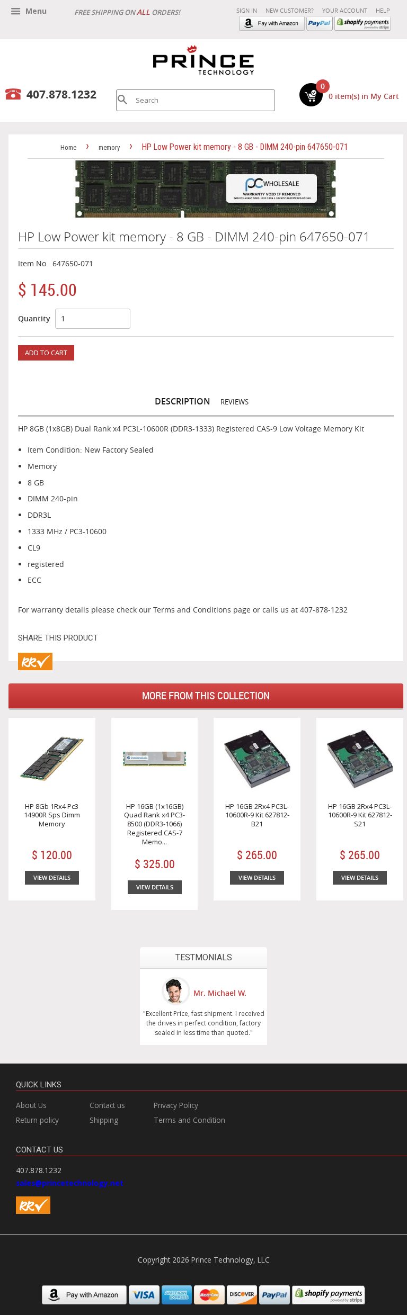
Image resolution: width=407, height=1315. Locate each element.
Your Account (344, 10)
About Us (31, 1105)
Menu (35, 11)
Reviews (234, 402)
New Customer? (290, 10)
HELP (383, 10)
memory (109, 147)
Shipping (104, 1120)
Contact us (107, 1105)
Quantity (34, 318)
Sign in (246, 10)
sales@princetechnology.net (69, 1183)
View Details (51, 877)
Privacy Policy (176, 1105)
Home (68, 147)
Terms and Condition (189, 1120)
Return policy (37, 1120)
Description (182, 401)
